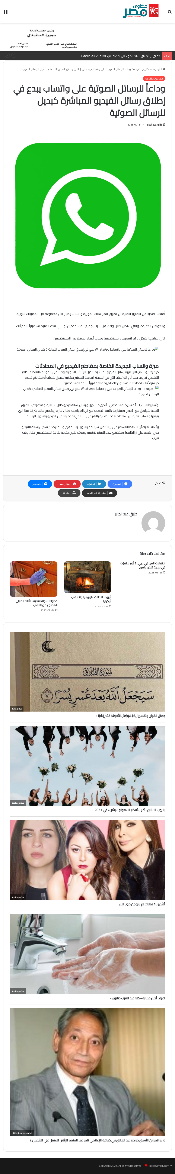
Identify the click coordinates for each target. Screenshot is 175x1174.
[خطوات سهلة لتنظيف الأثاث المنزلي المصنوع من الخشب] (33, 579)
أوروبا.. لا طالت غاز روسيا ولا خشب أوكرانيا (91, 599)
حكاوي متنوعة (142, 69)
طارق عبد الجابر (154, 124)
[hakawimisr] (141, 11)
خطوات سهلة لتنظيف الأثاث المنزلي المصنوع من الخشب (36, 603)
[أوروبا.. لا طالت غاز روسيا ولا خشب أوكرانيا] (87, 577)
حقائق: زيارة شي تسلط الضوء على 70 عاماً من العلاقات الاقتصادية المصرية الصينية (112, 55)
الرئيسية (158, 69)
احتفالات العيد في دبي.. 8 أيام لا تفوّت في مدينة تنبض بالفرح (142, 565)
